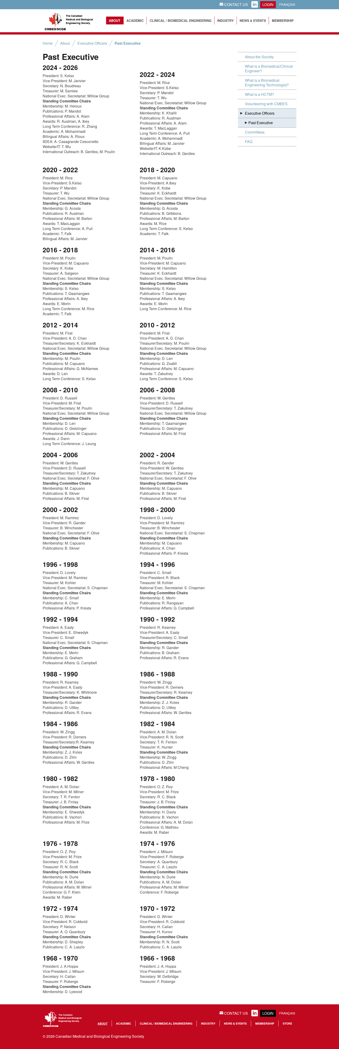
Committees (255, 132)
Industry (225, 20)
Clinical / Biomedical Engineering (180, 20)
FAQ (248, 141)
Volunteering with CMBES (266, 103)
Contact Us (234, 4)
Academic (135, 20)
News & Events (253, 20)
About (114, 20)
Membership (283, 20)
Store (287, 1023)
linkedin (254, 4)
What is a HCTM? (259, 94)
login (268, 4)
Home (48, 43)
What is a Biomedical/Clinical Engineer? (269, 68)
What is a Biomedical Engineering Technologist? (267, 82)
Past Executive (128, 43)
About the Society (259, 56)
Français (287, 4)
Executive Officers (92, 43)
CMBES (74, 20)
